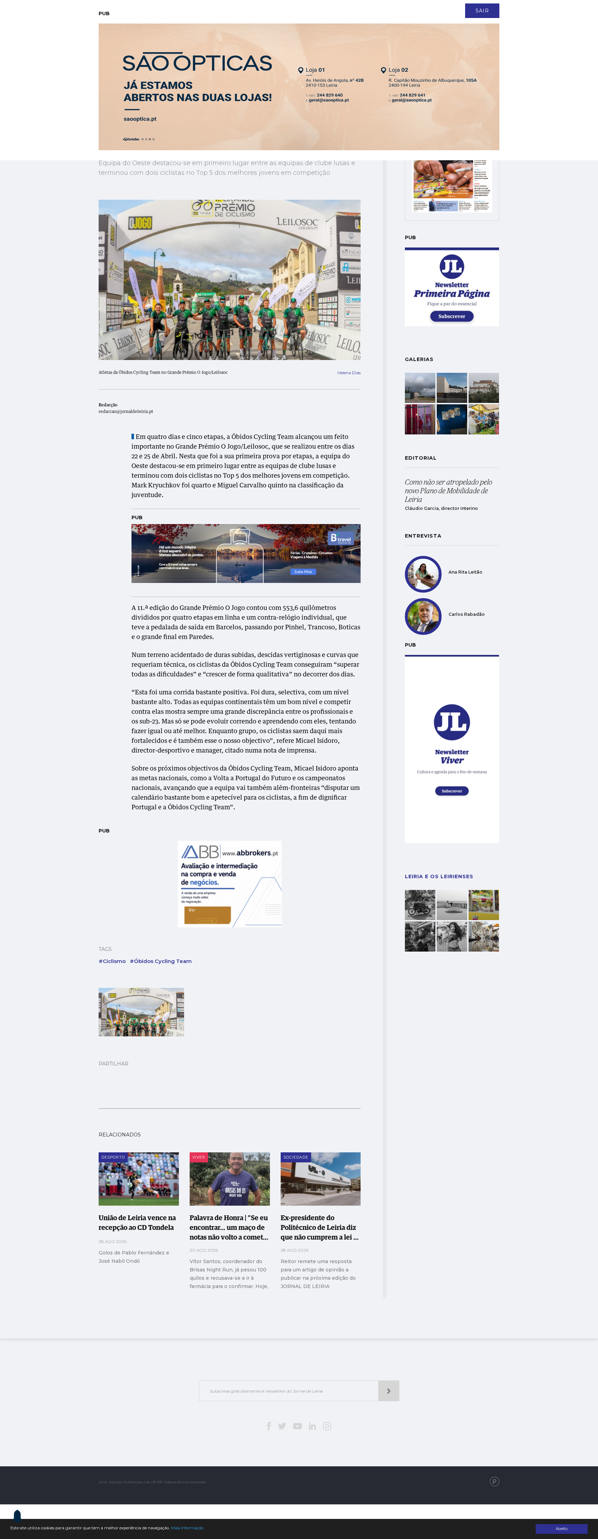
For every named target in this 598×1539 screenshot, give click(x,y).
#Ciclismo (112, 961)
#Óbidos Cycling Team (161, 961)
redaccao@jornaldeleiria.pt (126, 412)
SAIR (482, 11)
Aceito (562, 1528)
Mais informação (187, 1528)
